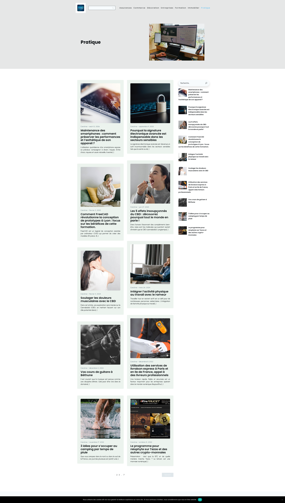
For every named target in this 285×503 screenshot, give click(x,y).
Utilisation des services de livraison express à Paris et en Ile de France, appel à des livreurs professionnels (193, 187)
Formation (180, 8)
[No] (282, 500)
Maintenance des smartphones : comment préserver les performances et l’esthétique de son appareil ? (193, 95)
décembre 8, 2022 (146, 362)
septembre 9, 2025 (146, 126)
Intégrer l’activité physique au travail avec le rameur (198, 156)
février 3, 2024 (95, 294)
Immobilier (193, 8)
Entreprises (167, 8)
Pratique (205, 8)
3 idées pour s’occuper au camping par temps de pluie (198, 216)
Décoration (153, 8)
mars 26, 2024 (144, 288)
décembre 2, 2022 (96, 368)
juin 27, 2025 (144, 207)
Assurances (125, 8)
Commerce (139, 8)
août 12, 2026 (94, 126)
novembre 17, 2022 (96, 442)
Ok (200, 499)
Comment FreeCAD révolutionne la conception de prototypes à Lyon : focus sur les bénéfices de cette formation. (193, 142)
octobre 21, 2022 (145, 442)
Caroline (84, 126)
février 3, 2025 (95, 210)
